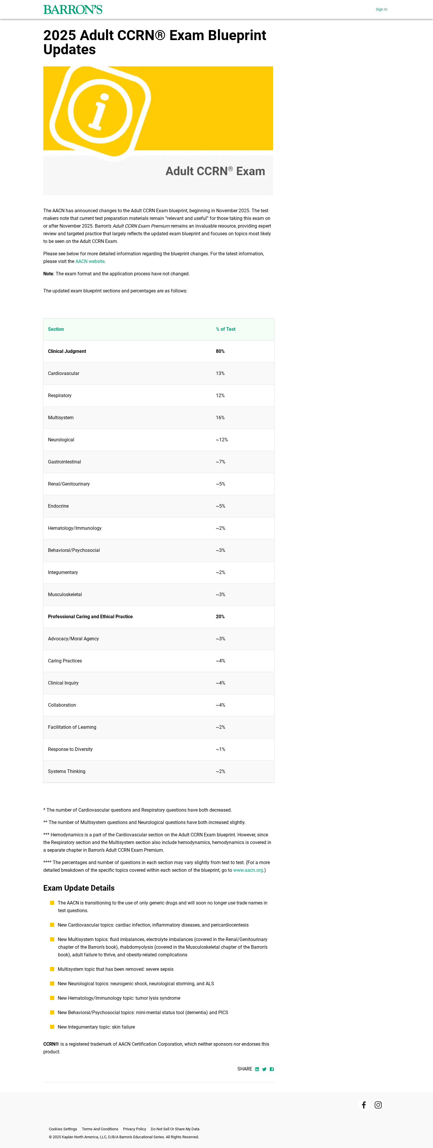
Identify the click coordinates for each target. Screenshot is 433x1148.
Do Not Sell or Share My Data (175, 1129)
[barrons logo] (72, 9)
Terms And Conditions (100, 1129)
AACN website (90, 261)
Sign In (381, 9)
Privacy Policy (134, 1129)
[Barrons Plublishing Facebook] (364, 1105)
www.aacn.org (248, 870)
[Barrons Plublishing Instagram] (378, 1105)
